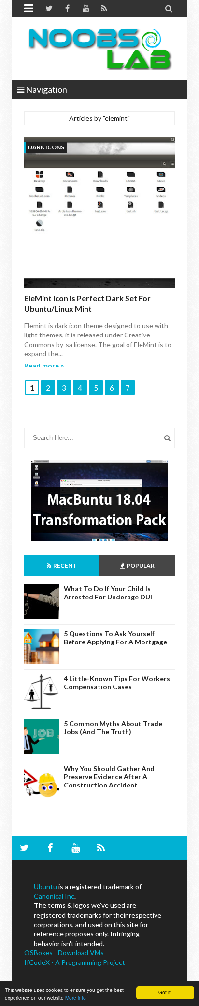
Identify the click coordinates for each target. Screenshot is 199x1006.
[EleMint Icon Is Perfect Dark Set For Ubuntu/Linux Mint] (99, 214)
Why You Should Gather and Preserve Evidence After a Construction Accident (109, 776)
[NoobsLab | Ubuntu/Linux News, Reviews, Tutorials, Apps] (99, 48)
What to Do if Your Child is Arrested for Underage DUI (108, 592)
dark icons (46, 147)
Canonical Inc (54, 896)
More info (75, 997)
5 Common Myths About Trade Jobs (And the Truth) (113, 727)
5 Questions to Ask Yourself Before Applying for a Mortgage (115, 637)
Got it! (165, 992)
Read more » (44, 366)
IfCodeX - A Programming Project (74, 962)
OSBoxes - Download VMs (64, 952)
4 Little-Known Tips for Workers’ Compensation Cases (117, 682)
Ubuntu (45, 886)
